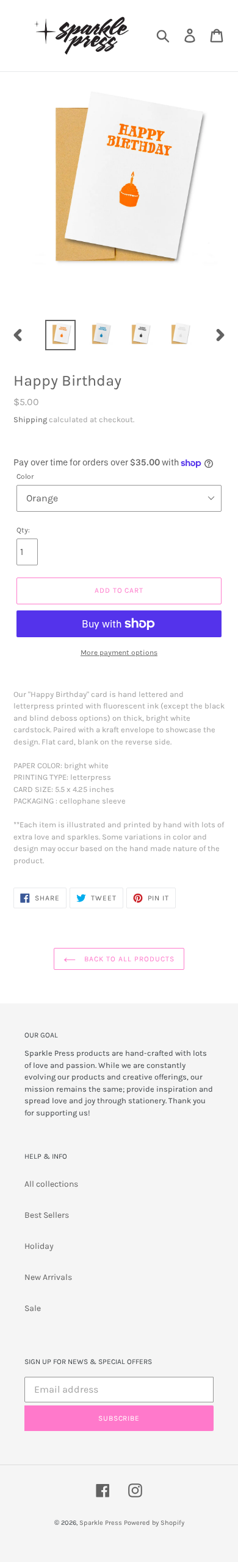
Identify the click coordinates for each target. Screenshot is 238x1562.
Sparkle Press (100, 1523)
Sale (32, 1308)
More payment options (119, 652)
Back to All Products (128, 959)
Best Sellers (46, 1215)
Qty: (23, 530)
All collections (51, 1184)
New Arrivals (48, 1277)
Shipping (30, 419)
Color (25, 476)
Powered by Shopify (154, 1523)
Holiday (39, 1246)
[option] (61, 335)
